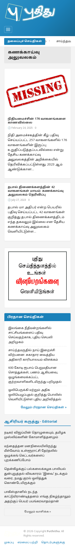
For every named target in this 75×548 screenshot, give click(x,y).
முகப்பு (9, 542)
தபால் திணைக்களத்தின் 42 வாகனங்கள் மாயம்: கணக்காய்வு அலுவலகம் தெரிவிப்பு (36, 191)
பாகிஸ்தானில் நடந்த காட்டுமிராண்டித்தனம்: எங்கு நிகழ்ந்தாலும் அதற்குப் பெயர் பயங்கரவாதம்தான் (37, 496)
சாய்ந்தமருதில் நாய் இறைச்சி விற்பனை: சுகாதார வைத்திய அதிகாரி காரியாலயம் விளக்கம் (33, 355)
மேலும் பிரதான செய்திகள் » (44, 407)
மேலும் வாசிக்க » (37, 512)
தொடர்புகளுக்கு (53, 542)
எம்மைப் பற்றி (28, 542)
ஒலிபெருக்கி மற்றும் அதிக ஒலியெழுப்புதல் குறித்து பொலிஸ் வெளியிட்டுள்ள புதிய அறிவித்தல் (35, 394)
